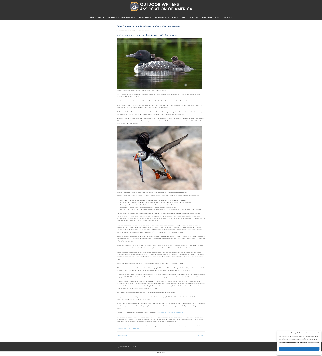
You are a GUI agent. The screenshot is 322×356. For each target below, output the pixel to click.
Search (217, 17)
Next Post (201, 335)
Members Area (193, 17)
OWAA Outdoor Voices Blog (126, 30)
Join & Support (112, 17)
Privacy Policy (161, 352)
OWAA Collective (207, 17)
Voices (183, 17)
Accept (299, 349)
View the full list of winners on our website (170, 312)
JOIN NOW (102, 17)
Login (226, 17)
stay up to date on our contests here (128, 328)
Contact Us (174, 17)
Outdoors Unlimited (161, 17)
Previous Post (122, 335)
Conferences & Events (128, 17)
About (92, 17)
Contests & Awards (145, 17)
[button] (318, 333)
